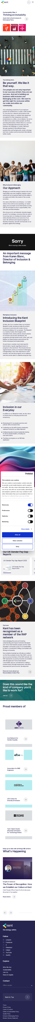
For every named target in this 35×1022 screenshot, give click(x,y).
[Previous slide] (5, 913)
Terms (4, 1005)
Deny (17, 546)
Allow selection (17, 540)
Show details (25, 529)
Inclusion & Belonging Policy (11, 1016)
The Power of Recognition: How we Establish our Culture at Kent (17, 885)
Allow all (17, 535)
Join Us (5, 972)
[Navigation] (33, 2)
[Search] (28, 2)
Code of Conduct (8, 1009)
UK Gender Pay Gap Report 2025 (18, 567)
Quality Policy (6, 1014)
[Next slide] (11, 913)
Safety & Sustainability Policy (11, 1011)
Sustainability (7, 970)
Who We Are (7, 967)
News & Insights (8, 975)
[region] (17, 882)
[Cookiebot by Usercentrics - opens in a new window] (25, 474)
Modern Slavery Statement (10, 1018)
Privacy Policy (7, 1007)
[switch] (30, 510)
